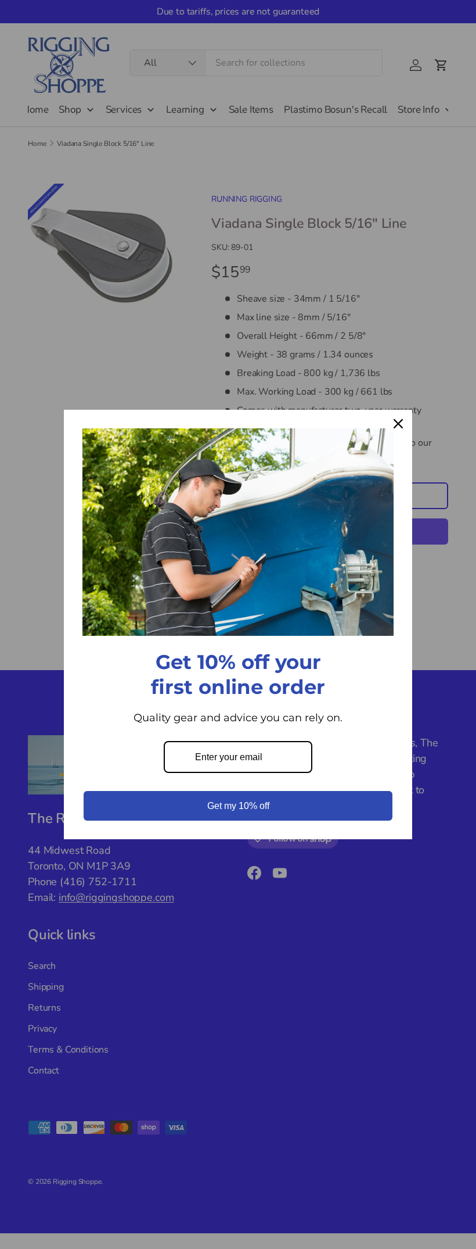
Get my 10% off (238, 806)
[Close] (398, 424)
